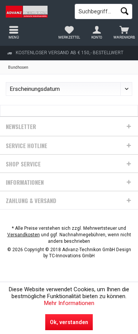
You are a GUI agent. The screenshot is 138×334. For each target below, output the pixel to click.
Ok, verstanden (69, 322)
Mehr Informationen (69, 303)
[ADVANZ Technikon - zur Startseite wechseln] (34, 11)
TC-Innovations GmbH (72, 255)
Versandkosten (23, 234)
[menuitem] (124, 32)
